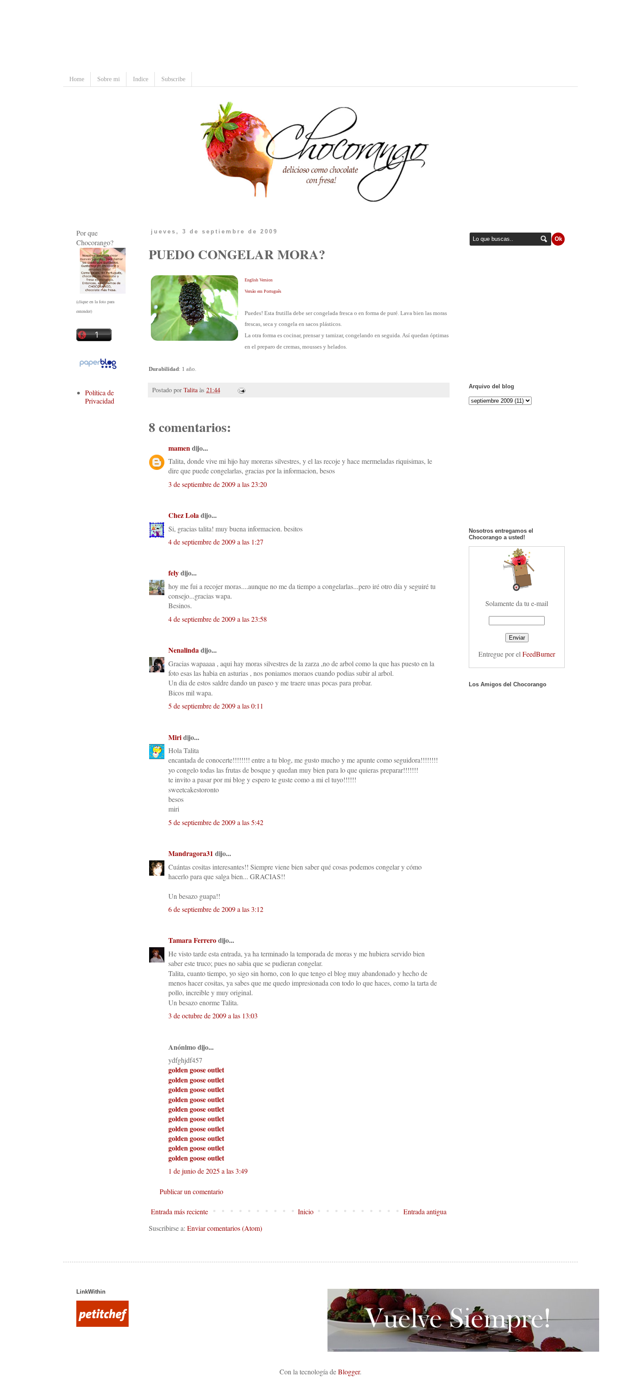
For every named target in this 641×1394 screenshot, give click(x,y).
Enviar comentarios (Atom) (224, 1228)
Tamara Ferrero (192, 940)
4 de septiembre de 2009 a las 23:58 (217, 618)
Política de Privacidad (99, 396)
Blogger (349, 1371)
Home (76, 79)
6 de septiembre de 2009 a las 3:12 (215, 909)
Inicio (306, 1211)
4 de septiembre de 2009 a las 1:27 (215, 541)
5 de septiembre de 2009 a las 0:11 (215, 705)
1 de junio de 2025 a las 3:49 (208, 1170)
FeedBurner (538, 653)
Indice (140, 79)
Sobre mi (108, 79)
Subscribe (173, 79)
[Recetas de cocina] (102, 1324)
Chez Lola (183, 515)
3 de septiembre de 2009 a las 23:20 (217, 484)
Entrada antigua (425, 1211)
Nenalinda (183, 650)
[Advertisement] (235, 37)
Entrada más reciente (179, 1211)
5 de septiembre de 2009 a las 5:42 (215, 822)
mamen (179, 448)
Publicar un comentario (191, 1191)
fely (173, 573)
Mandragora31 (190, 853)
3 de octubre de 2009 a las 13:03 (213, 1015)
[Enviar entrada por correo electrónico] (240, 390)
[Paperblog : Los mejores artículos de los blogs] (97, 368)
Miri (174, 737)
